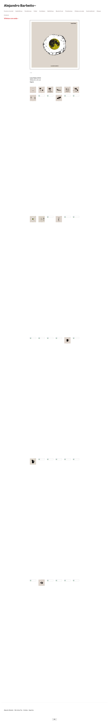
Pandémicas (28, 11)
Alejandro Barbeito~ (20, 6)
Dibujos (99, 11)
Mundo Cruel (59, 11)
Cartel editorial (90, 11)
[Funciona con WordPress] (11, 723)
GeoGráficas (18, 11)
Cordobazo (42, 11)
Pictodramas (68, 11)
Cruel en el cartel (8, 11)
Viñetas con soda (79, 11)
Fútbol (35, 11)
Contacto (6, 15)
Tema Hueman (24, 723)
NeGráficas (50, 11)
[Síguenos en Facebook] (104, 722)
